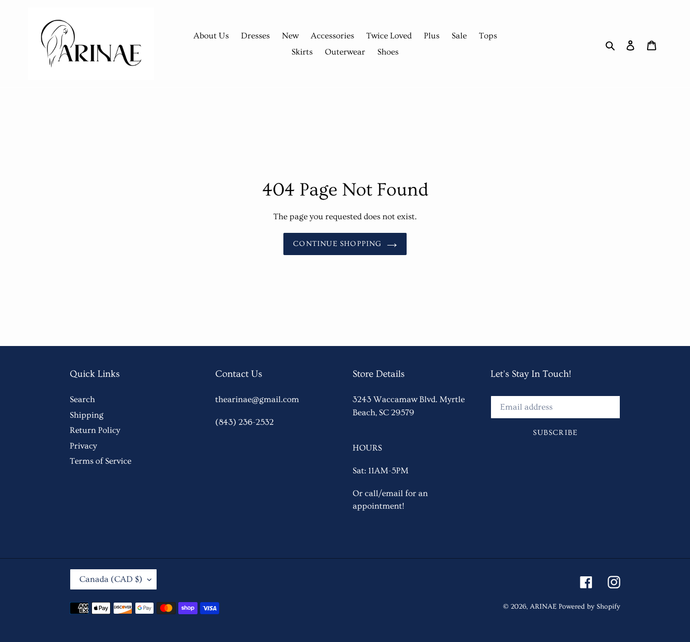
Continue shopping (337, 243)
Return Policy (95, 430)
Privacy (83, 446)
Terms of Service (100, 461)
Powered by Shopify (589, 607)
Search (82, 399)
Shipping (87, 415)
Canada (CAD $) (110, 579)
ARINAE (543, 607)
